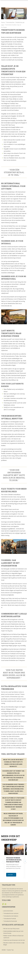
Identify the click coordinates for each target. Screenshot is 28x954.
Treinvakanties (10, 22)
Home (3, 22)
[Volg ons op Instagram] (5, 904)
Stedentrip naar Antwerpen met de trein (14, 940)
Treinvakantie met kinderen (10, 916)
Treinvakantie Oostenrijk (10, 921)
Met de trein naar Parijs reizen (11, 928)
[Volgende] (25, 861)
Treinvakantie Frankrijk (9, 918)
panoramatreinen (8, 911)
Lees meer (9, 874)
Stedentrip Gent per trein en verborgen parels (13, 860)
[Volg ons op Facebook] (3, 904)
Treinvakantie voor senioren (10, 913)
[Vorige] (3, 861)
